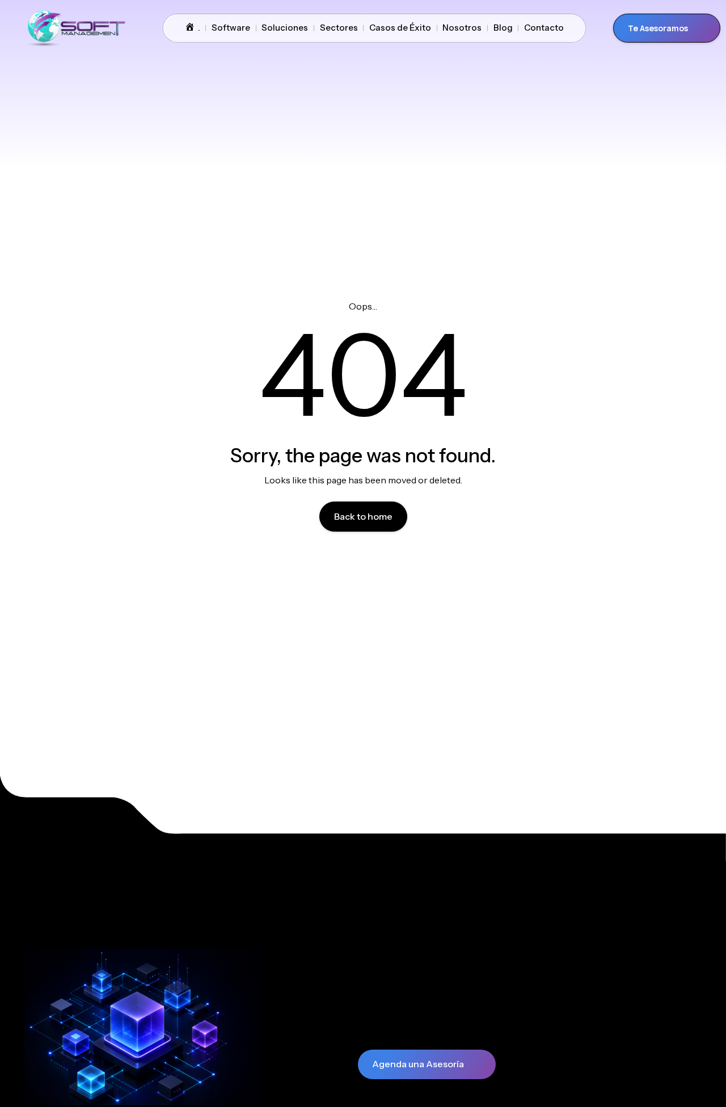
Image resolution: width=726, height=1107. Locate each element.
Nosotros (462, 27)
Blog (503, 27)
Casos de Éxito (400, 27)
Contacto (544, 27)
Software (231, 27)
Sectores (339, 27)
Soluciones (284, 27)
